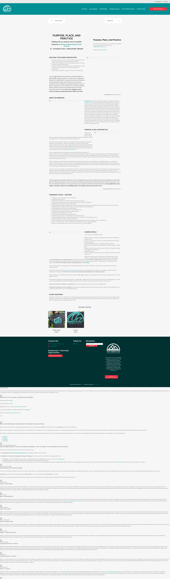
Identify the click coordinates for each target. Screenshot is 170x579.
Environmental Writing (111, 571)
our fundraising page (59, 459)
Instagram (5, 437)
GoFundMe (5, 440)
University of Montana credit (72, 270)
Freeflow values (118, 462)
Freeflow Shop (141, 9)
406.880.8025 (53, 346)
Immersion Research (21, 406)
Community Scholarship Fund (19, 453)
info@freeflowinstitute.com (99, 46)
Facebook (5, 436)
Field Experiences (158, 9)
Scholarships (103, 9)
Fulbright (66, 573)
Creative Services (114, 9)
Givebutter (5, 439)
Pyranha (11, 400)
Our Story (84, 9)
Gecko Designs (97, 384)
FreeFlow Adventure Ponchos (13, 412)
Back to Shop (58, 20)
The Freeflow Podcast (128, 9)
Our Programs (93, 9)
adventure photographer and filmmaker (74, 500)
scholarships (86, 262)
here (75, 300)
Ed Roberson (63, 44)
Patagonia (27, 409)
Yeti (12, 403)
